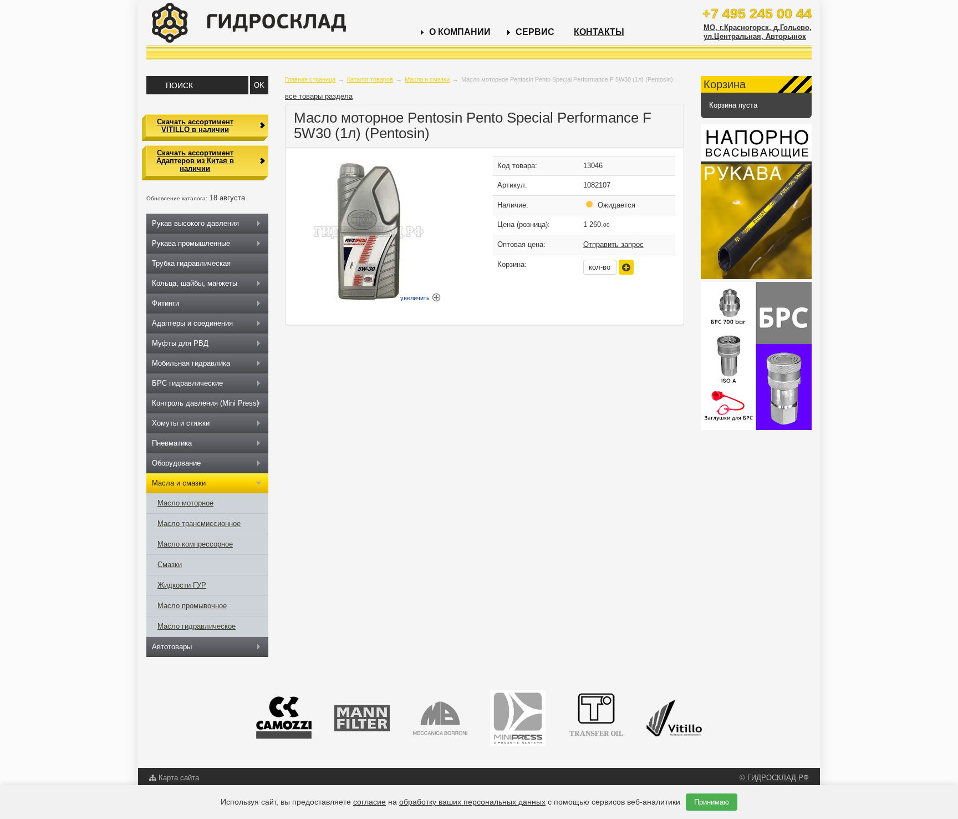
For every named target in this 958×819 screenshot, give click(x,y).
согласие (369, 801)
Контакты (599, 32)
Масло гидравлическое (196, 626)
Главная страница (310, 79)
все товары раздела (319, 96)
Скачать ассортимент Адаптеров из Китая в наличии (195, 161)
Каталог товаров (370, 79)
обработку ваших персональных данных (472, 801)
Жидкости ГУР (181, 585)
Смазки (169, 564)
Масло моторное (185, 503)
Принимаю (711, 802)
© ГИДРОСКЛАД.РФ (774, 778)
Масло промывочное (192, 605)
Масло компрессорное (195, 544)
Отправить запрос (613, 244)
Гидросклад (249, 23)
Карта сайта (179, 778)
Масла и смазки (427, 79)
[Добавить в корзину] (626, 267)
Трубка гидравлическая (191, 263)
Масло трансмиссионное (199, 523)
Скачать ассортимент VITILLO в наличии (195, 126)
